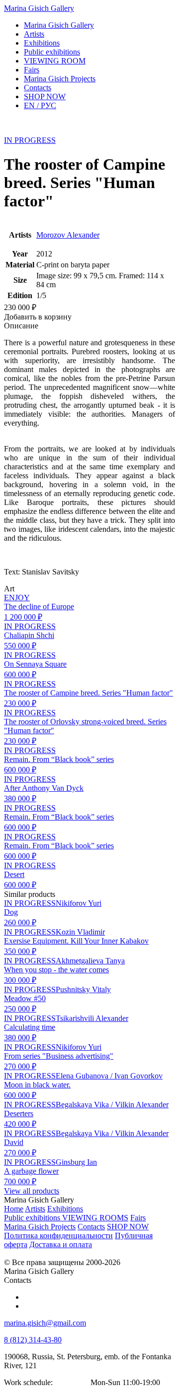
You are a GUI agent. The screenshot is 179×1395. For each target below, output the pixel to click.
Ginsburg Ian (76, 1162)
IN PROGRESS (30, 140)
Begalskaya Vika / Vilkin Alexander (112, 1104)
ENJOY (17, 597)
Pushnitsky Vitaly (83, 989)
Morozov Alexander (67, 235)
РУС (40, 105)
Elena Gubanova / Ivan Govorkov (109, 1076)
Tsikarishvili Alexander (92, 1018)
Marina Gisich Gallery (39, 8)
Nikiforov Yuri (78, 903)
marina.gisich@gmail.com (45, 1323)
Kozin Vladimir (80, 932)
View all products (31, 1191)
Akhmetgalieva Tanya (90, 960)
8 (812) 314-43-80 (33, 1339)
